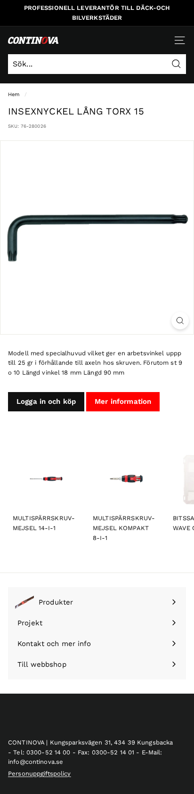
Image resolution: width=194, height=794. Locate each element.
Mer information (123, 401)
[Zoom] (180, 320)
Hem (14, 94)
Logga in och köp (46, 401)
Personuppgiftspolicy (39, 773)
